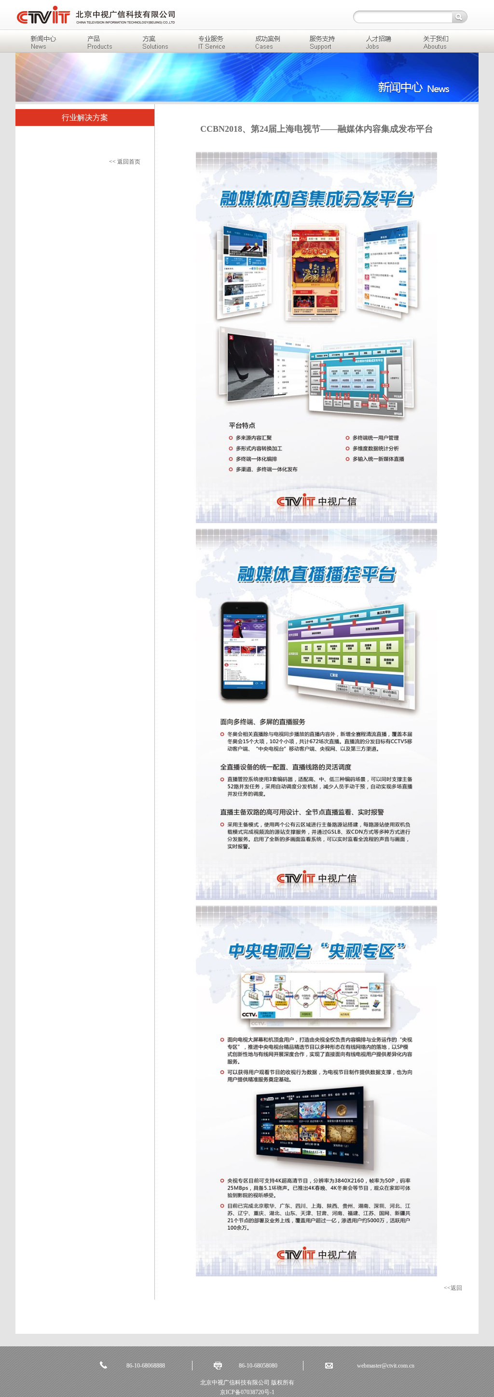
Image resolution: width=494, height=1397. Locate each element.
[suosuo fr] (459, 17)
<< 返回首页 (124, 161)
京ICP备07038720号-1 (247, 1392)
